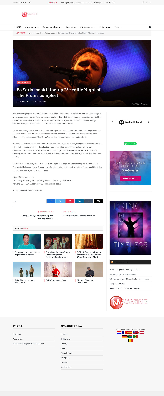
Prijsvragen (105, 27)
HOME (18, 27)
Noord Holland (66, 353)
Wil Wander (24, 102)
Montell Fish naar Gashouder (85, 281)
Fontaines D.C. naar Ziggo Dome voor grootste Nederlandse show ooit (58, 254)
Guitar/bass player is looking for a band (125, 269)
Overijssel (65, 358)
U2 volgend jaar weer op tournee (79, 215)
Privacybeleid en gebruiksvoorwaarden (28, 343)
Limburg (64, 343)
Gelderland (65, 339)
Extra (117, 27)
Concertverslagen (51, 27)
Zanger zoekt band (117, 283)
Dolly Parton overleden (57, 280)
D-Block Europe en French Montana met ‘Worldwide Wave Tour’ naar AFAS (89, 254)
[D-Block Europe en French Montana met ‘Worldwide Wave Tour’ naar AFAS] (89, 241)
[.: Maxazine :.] (30, 14)
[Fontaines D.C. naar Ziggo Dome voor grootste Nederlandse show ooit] (58, 241)
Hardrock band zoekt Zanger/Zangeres (125, 288)
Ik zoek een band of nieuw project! (123, 274)
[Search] (150, 27)
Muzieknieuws (31, 27)
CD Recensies (86, 27)
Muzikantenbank (121, 262)
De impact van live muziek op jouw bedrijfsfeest (27, 253)
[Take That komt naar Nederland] (27, 269)
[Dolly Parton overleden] (58, 269)
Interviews (71, 27)
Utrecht (64, 362)
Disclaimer (17, 334)
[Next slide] (148, 122)
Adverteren (17, 339)
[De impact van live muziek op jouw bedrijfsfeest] (27, 241)
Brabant (64, 334)
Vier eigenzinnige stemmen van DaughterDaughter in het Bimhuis (88, 2)
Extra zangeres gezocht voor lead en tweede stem (129, 279)
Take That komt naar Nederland (24, 281)
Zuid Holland (66, 367)
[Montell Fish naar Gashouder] (89, 269)
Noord (63, 348)
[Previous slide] (112, 122)
